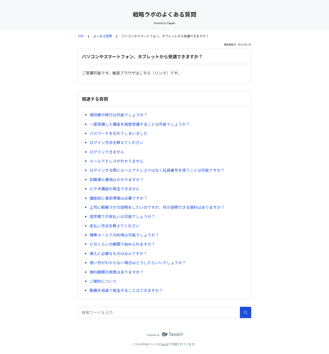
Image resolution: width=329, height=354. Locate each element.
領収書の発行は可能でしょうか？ (118, 115)
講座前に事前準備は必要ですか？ (118, 198)
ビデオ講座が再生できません (115, 188)
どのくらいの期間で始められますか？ (122, 244)
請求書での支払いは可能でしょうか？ (122, 216)
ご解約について (103, 281)
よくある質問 (102, 36)
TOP (81, 36)
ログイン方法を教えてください (116, 142)
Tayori (164, 344)
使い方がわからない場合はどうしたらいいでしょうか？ (138, 262)
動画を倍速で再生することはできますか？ (126, 290)
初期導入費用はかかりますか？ (117, 179)
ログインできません (107, 152)
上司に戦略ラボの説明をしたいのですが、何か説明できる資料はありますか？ (157, 207)
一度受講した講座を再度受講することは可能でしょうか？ (140, 124)
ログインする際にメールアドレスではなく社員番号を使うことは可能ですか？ (157, 170)
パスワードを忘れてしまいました (118, 133)
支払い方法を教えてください (114, 226)
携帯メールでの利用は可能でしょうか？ (124, 235)
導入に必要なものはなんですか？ (118, 253)
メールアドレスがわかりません (117, 161)
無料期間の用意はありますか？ (117, 272)
